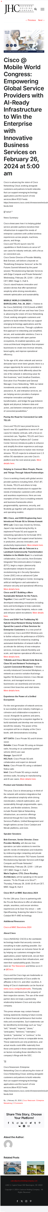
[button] (5, 1168)
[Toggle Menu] (42, 9)
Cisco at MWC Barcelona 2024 (17, 927)
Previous (32, 20)
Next (40, 20)
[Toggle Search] (35, 9)
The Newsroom (18, 966)
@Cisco (9, 969)
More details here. (35, 545)
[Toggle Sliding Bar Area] (2, 2)
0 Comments (18, 1103)
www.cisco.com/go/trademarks (17, 989)
